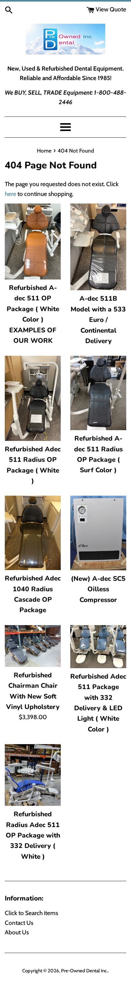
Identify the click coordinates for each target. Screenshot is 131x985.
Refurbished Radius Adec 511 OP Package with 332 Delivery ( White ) (33, 835)
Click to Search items (31, 913)
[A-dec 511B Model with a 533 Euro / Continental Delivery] (98, 247)
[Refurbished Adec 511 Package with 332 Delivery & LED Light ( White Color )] (98, 646)
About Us (17, 932)
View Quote (110, 9)
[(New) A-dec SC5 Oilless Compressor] (98, 533)
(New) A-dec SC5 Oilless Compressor (98, 589)
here (10, 194)
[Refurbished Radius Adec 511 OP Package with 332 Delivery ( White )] (33, 775)
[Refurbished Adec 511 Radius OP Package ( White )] (33, 398)
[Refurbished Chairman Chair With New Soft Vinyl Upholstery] (33, 646)
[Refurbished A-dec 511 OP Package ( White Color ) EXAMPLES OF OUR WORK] (33, 241)
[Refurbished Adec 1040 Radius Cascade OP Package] (33, 533)
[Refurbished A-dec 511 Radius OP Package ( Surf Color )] (98, 393)
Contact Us (19, 922)
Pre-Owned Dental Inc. (84, 971)
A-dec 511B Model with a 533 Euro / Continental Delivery (98, 319)
